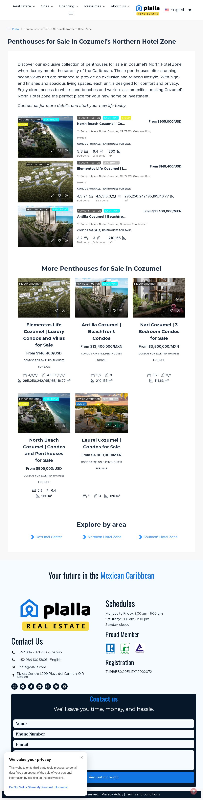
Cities (45, 6)
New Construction (89, 211)
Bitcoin (126, 118)
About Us (118, 6)
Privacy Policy (112, 794)
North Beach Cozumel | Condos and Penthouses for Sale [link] (125, 124)
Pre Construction (89, 118)
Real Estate (22, 6)
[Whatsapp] (14, 686)
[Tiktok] (31, 686)
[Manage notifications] (194, 791)
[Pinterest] (56, 686)
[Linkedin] (39, 686)
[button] (71, 13)
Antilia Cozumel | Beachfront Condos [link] (109, 217)
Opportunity (111, 163)
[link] (45, 137)
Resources (92, 6)
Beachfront (110, 118)
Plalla (15, 29)
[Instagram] (48, 686)
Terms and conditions (143, 794)
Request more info (104, 777)
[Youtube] (64, 686)
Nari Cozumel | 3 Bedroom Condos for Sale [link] (159, 331)
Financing (66, 6)
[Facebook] (23, 686)
